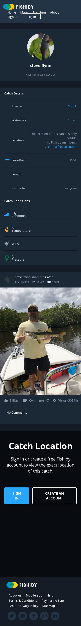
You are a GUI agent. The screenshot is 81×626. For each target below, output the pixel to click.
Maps (24, 12)
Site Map (48, 606)
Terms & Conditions (23, 600)
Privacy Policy (28, 606)
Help (50, 595)
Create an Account (54, 496)
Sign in (17, 496)
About (54, 12)
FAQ (11, 606)
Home (12, 12)
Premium (39, 12)
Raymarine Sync (53, 600)
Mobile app (34, 595)
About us (15, 595)
